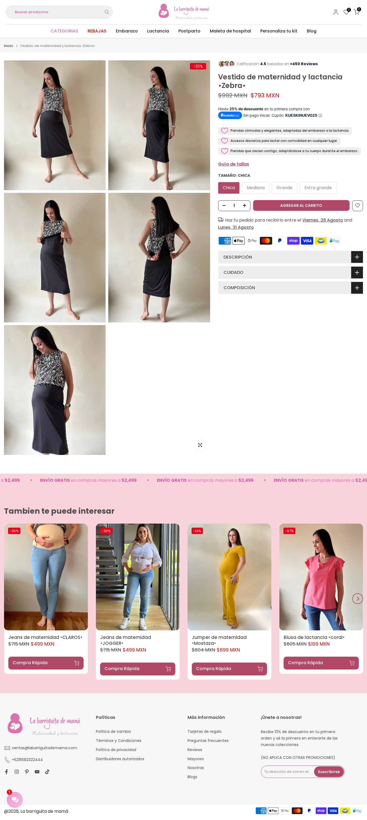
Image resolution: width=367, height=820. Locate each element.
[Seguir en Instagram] (16, 771)
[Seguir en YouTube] (37, 771)
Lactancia (158, 31)
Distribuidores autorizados (120, 759)
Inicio (8, 45)
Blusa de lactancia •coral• (314, 637)
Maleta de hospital (230, 31)
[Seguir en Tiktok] (47, 771)
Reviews (195, 749)
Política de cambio (113, 731)
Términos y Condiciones (118, 740)
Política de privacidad (116, 749)
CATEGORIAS (64, 31)
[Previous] (9, 598)
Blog (311, 31)
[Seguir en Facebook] (6, 771)
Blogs (192, 776)
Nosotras (196, 767)
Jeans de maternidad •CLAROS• (45, 637)
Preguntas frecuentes (208, 740)
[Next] (357, 598)
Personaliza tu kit (278, 31)
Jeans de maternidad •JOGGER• (125, 640)
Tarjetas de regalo (205, 731)
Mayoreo (196, 759)
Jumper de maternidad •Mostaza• (219, 640)
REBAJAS (97, 31)
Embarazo (127, 31)
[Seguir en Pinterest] (26, 771)
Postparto (189, 31)
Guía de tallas (233, 164)
